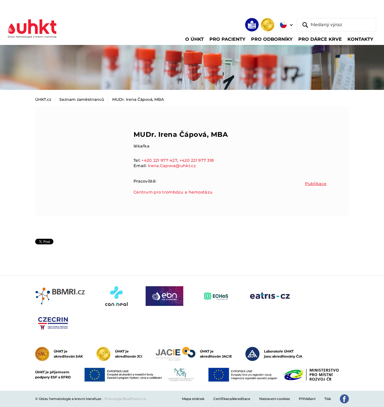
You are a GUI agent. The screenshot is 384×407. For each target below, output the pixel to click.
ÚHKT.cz (43, 99)
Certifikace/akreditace (231, 399)
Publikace (315, 183)
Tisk (327, 399)
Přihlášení (307, 399)
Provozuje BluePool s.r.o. (126, 399)
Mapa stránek (193, 399)
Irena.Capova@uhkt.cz (172, 165)
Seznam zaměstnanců (81, 99)
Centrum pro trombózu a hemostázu (173, 192)
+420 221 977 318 (196, 160)
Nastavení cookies (274, 399)
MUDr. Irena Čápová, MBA (138, 99)
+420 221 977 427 (159, 160)
